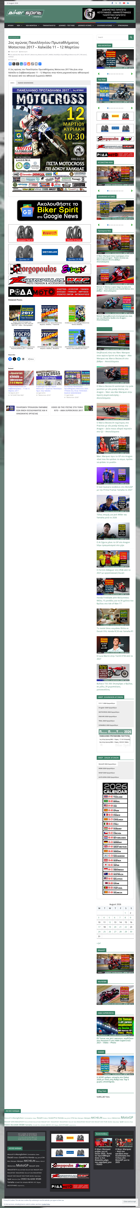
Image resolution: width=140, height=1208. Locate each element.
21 (120, 927)
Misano (105, 1118)
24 (99, 931)
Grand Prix (52, 1118)
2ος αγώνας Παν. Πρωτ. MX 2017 (20, 55)
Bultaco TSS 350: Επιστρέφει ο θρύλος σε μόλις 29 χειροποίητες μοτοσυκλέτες (114, 686)
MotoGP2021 (55, 1122)
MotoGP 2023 (90, 1122)
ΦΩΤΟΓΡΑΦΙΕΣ (64, 1125)
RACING (110, 1122)
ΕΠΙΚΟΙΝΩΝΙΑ (123, 25)
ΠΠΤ (53, 1125)
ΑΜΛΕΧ (51, 55)
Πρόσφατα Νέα (104, 329)
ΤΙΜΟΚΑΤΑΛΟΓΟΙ (49, 25)
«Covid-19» (36, 1125)
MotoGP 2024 (99, 1122)
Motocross (34, 55)
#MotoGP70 (8, 1118)
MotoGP (127, 1117)
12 (110, 922)
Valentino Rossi (128, 1122)
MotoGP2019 (19, 1122)
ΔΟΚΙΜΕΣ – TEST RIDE (67, 25)
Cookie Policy (46, 1204)
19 (110, 927)
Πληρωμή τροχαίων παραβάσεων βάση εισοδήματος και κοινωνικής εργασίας (32, 410)
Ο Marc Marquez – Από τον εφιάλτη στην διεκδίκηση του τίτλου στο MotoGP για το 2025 (123, 1155)
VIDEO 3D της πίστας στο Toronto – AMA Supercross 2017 (67, 409)
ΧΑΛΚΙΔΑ (11, 57)
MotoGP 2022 (72, 1122)
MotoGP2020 (29, 1122)
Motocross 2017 (14, 37)
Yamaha (28, 1125)
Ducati (40, 1118)
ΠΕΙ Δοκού (83, 55)
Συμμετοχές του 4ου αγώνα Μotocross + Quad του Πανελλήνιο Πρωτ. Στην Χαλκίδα (49, 388)
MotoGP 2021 (46, 1122)
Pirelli (105, 1122)
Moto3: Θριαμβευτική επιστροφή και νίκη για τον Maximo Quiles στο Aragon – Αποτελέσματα (114, 318)
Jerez (68, 1118)
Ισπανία (43, 1125)
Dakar (34, 1118)
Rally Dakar (116, 1122)
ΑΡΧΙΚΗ (10, 25)
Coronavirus (28, 1118)
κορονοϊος (72, 1125)
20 (115, 927)
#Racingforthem (18, 1118)
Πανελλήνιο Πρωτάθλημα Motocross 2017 (67, 55)
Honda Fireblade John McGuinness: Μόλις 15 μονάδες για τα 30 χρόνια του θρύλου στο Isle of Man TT (115, 600)
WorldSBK (15, 1125)
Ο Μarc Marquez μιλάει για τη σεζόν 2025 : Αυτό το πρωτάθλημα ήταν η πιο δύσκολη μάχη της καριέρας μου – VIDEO (103, 1157)
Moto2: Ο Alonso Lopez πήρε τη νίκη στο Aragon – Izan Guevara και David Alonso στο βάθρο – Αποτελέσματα (115, 289)
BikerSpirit (24, 52)
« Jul (99, 943)
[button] (21, 25)
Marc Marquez (79, 1118)
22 (126, 927)
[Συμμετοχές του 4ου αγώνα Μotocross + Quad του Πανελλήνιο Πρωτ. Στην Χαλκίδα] (49, 378)
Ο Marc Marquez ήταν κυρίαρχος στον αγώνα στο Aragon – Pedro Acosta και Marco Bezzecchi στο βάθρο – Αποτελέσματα (113, 259)
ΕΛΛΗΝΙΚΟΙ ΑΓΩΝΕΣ (104, 25)
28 (120, 931)
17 (99, 927)
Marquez (87, 1118)
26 (110, 931)
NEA (18, 25)
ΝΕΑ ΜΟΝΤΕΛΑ (31, 25)
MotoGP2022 (64, 1122)
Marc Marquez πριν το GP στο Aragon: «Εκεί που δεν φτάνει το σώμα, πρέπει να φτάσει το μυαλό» (115, 459)
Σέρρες (57, 1125)
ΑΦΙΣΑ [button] (12, 83)
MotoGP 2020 (37, 1122)
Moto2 (110, 1118)
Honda (61, 1118)
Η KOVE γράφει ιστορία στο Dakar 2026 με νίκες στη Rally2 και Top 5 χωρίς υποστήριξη (113, 1079)
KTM (72, 1118)
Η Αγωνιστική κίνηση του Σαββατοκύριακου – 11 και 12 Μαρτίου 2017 (19, 388)
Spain (122, 1122)
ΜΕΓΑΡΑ (48, 1125)
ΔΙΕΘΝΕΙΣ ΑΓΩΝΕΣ (84, 25)
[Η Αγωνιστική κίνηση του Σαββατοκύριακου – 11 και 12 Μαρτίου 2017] (21, 378)
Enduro (45, 1118)
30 (131, 931)
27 (115, 931)
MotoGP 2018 (9, 1122)
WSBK (22, 1124)
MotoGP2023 (81, 1122)
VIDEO (7, 1124)
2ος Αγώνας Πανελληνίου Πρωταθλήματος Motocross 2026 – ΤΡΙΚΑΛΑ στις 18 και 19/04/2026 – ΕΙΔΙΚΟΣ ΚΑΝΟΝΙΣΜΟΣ (76, 389)
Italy (65, 1118)
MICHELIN (96, 1117)
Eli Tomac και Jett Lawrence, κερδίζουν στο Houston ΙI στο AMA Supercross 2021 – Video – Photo (115, 1040)
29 (126, 931)
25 (104, 931)
